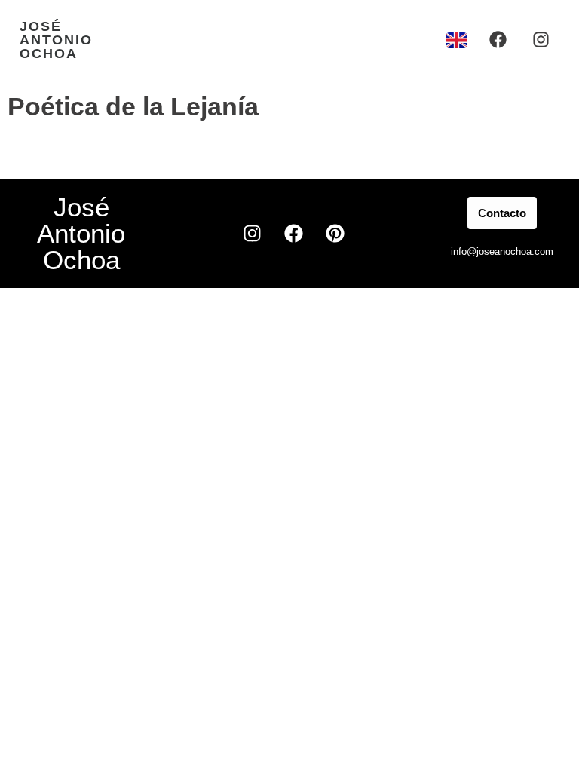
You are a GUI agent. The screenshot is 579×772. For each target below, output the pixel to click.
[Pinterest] (335, 234)
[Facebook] (497, 39)
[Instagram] (540, 39)
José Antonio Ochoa (56, 40)
